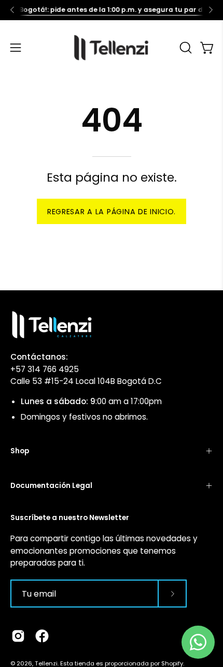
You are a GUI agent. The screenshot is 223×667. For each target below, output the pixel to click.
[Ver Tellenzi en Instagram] (18, 636)
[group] (111, 10)
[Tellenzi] (111, 47)
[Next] (210, 9)
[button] (184, 47)
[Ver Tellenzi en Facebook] (42, 636)
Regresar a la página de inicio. (111, 211)
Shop (19, 451)
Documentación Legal (51, 486)
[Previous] (12, 9)
